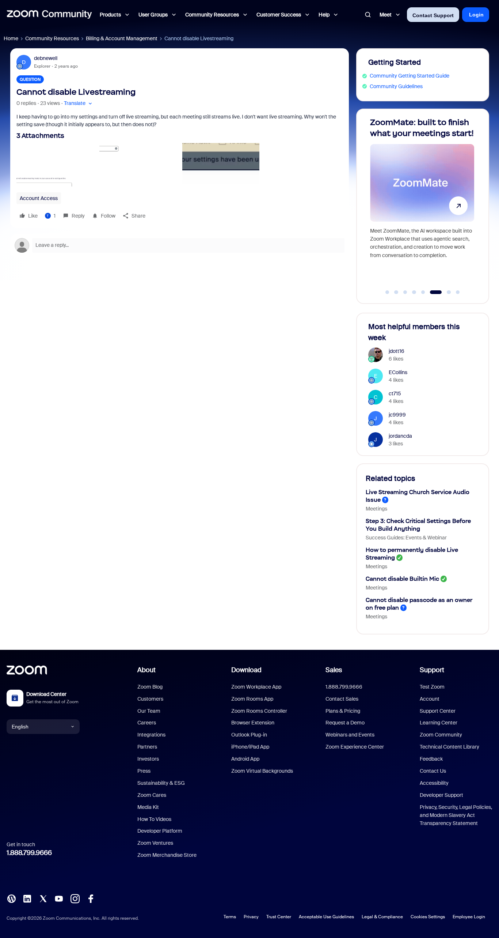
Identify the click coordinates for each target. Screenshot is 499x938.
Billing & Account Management (121, 38)
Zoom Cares (151, 795)
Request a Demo (345, 722)
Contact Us (433, 771)
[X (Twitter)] (43, 898)
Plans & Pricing (342, 711)
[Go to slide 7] (445, 292)
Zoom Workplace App (256, 686)
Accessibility (434, 783)
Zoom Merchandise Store (167, 855)
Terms (230, 917)
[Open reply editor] (179, 245)
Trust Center (278, 917)
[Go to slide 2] (396, 292)
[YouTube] (59, 898)
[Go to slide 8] (457, 292)
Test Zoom (432, 686)
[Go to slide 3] (405, 292)
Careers (146, 722)
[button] (79, 103)
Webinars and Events (349, 734)
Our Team (148, 711)
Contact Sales (341, 699)
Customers (150, 699)
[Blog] (11, 898)
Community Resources (52, 38)
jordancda (400, 436)
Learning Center (438, 722)
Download (246, 670)
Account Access (39, 198)
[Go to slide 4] (414, 292)
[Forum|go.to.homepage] (49, 14)
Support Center (438, 711)
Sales (333, 670)
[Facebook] (90, 898)
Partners (147, 746)
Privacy (251, 917)
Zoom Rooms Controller (259, 711)
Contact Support (433, 15)
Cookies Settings (428, 917)
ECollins (398, 372)
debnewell (45, 58)
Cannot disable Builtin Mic (402, 578)
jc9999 (397, 414)
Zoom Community (441, 734)
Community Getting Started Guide (409, 75)
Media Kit (148, 807)
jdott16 (396, 351)
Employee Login (469, 917)
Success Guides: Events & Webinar (406, 537)
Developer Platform (159, 831)
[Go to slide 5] (423, 292)
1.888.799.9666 (29, 852)
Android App (245, 759)
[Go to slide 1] (387, 292)
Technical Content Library (449, 746)
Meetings (376, 508)
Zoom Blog (150, 686)
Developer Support (441, 795)
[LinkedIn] (27, 898)
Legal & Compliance (382, 917)
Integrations (151, 734)
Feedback (431, 759)
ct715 (395, 393)
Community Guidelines (396, 86)
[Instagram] (75, 898)
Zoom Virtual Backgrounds (262, 771)
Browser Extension (252, 722)
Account (429, 699)
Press (144, 771)
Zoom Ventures (155, 843)
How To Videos (154, 819)
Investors (148, 759)
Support (432, 670)
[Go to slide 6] (432, 292)
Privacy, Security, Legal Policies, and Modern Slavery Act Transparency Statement (456, 815)
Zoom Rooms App (252, 699)
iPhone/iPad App (250, 746)
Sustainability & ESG (161, 783)
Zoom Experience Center (354, 746)
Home (11, 38)
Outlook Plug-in (249, 734)
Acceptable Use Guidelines (326, 917)
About (146, 670)
